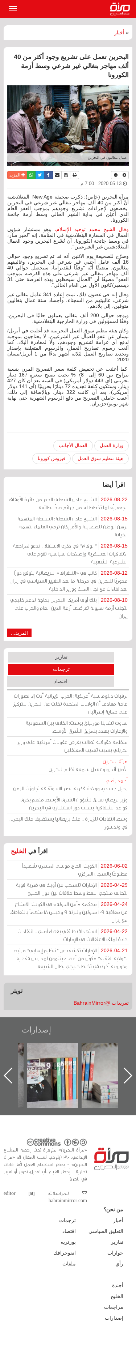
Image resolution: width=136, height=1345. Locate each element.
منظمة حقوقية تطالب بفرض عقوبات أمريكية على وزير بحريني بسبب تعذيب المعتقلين (72, 746)
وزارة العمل (111, 445)
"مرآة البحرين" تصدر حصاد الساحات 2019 (107, 1059)
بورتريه (68, 1242)
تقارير (61, 657)
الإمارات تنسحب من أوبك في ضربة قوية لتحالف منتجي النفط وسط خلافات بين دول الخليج (72, 889)
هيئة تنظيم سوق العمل (100, 458)
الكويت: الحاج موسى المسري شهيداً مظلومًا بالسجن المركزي (75, 869)
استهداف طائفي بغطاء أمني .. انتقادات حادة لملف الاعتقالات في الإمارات (72, 935)
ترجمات (61, 669)
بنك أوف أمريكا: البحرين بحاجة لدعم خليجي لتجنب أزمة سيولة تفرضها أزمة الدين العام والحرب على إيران (69, 608)
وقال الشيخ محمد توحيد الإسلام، (91, 229)
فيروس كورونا (51, 458)
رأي (119, 1264)
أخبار (119, 32)
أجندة (117, 1285)
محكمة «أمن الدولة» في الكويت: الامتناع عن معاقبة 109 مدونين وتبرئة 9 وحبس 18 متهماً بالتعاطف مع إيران (68, 912)
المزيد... (19, 633)
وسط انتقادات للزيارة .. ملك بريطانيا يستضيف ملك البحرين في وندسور (68, 822)
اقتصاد (60, 681)
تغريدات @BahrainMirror (101, 1003)
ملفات (69, 1264)
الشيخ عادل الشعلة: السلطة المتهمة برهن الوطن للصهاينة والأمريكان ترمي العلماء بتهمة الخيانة (72, 526)
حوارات (115, 1253)
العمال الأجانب (73, 445)
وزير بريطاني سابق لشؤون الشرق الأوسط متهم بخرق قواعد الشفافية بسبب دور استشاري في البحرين (74, 803)
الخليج (18, 851)
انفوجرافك (64, 1253)
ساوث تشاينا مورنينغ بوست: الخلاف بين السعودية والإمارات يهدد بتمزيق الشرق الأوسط (76, 727)
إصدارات (36, 1029)
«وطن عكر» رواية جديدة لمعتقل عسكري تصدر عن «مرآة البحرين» (53, 1064)
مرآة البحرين (121, 9)
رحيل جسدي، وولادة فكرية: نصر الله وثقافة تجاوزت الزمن (70, 784)
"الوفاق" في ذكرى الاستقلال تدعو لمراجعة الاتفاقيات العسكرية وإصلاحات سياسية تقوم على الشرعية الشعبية (70, 553)
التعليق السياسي (105, 1231)
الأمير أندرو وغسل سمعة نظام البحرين (88, 765)
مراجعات (113, 1307)
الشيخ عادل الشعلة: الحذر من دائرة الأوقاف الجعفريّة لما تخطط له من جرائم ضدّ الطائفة (68, 503)
